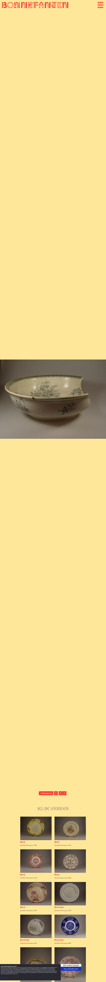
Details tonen (4, 978)
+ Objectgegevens (46, 793)
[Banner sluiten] (84, 964)
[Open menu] (103, 5)
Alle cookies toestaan (71, 965)
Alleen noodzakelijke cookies (71, 968)
